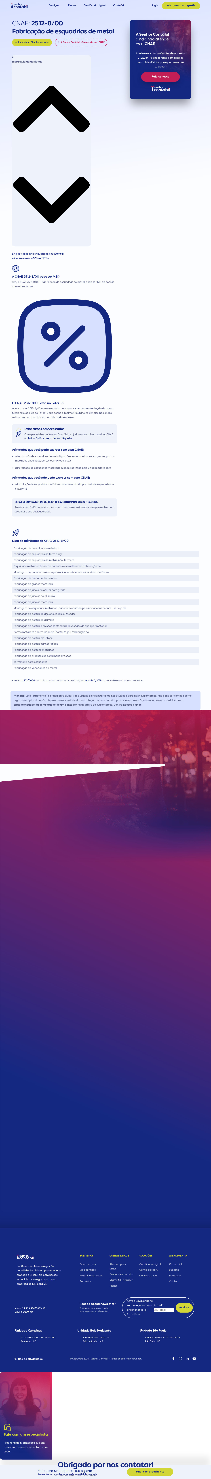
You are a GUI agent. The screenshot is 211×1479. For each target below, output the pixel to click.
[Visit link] (160, 59)
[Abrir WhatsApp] (8, 1471)
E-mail (159, 1305)
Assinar (184, 1307)
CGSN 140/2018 (93, 680)
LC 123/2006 (28, 680)
